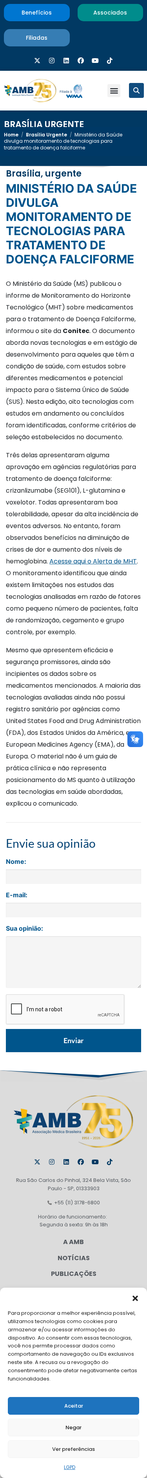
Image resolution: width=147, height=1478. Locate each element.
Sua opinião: (24, 928)
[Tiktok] (109, 60)
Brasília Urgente (44, 124)
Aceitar (73, 1406)
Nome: (16, 861)
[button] (135, 1297)
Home (11, 134)
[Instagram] (51, 60)
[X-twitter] (37, 60)
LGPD (69, 1467)
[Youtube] (95, 60)
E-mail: (16, 895)
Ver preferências (73, 1449)
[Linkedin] (66, 60)
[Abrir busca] (136, 90)
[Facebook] (80, 60)
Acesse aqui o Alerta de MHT (93, 561)
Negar (73, 1427)
